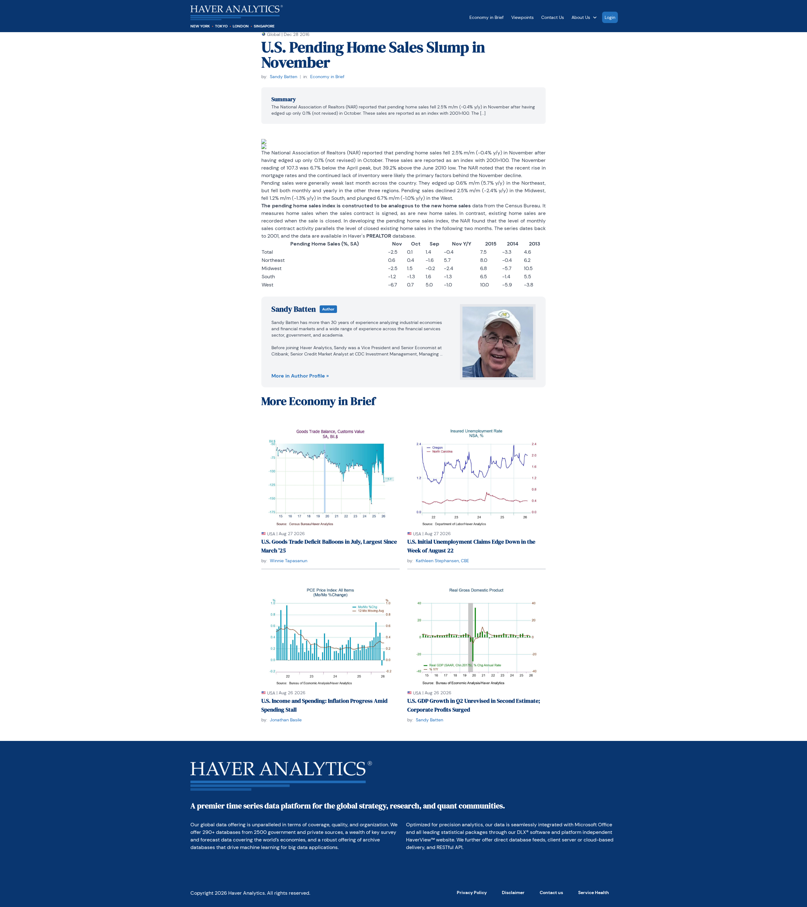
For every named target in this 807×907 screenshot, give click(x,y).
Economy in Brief (486, 17)
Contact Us (552, 17)
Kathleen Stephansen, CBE (442, 560)
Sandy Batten (283, 76)
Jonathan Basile (286, 720)
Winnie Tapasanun (288, 560)
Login (610, 17)
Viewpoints (522, 17)
